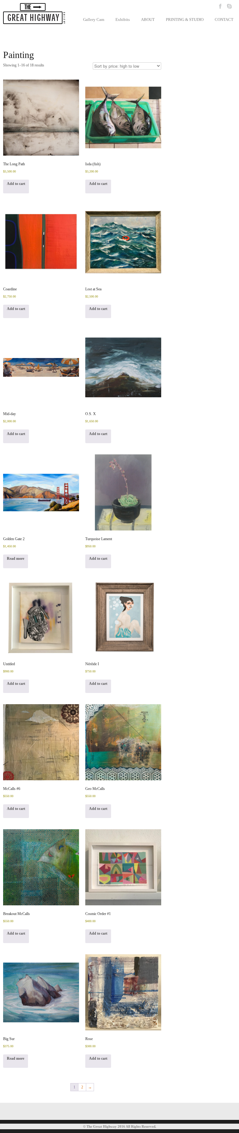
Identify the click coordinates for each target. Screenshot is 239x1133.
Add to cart (16, 184)
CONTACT (224, 19)
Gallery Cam (93, 19)
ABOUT (148, 19)
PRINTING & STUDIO (185, 19)
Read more (15, 558)
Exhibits (122, 19)
